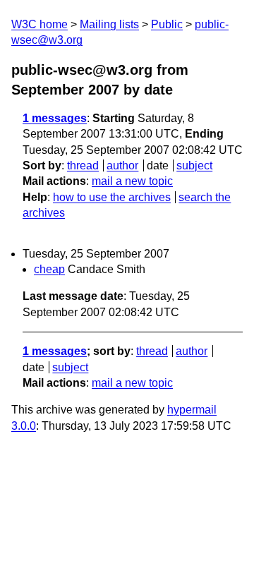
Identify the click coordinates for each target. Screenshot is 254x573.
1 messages (55, 118)
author (122, 165)
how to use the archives (112, 197)
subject (194, 165)
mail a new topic (132, 181)
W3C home (39, 24)
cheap (49, 269)
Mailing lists (109, 24)
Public (167, 24)
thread (83, 165)
